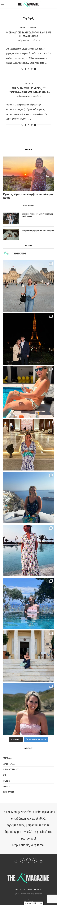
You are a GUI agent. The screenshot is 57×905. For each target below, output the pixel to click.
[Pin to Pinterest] (32, 69)
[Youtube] (35, 860)
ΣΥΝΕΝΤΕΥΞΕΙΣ (9, 763)
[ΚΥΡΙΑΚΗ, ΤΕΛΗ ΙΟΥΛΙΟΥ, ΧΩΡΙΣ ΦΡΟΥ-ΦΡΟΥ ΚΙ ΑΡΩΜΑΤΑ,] (28, 392)
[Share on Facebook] (25, 69)
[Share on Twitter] (28, 69)
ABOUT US (18, 889)
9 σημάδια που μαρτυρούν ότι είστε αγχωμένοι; (38, 231)
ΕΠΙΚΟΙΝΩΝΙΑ (38, 889)
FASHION (6, 786)
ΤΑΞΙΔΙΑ (6, 780)
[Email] (41, 860)
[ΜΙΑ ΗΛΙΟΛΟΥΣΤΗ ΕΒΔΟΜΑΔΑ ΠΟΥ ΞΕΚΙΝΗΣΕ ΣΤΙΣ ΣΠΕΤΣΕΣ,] (28, 656)
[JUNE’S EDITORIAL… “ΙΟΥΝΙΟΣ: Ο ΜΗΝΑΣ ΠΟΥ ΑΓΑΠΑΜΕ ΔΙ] (28, 709)
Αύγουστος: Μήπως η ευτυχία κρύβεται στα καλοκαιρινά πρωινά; (28, 196)
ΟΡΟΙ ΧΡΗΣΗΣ (27, 889)
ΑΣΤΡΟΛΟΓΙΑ (8, 792)
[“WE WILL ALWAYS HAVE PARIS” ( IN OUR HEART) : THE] (28, 286)
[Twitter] (22, 860)
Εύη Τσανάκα (24, 40)
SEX (4, 775)
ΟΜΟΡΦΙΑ (7, 758)
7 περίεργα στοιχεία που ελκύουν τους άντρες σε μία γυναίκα (37, 215)
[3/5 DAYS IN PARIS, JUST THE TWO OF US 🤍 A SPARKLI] (28, 339)
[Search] (54, 4)
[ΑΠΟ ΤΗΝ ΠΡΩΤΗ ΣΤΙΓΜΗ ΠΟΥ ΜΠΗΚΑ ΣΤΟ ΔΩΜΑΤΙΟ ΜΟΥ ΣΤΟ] (28, 550)
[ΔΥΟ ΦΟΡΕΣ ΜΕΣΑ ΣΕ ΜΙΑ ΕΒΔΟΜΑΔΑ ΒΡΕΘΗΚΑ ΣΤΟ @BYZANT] (28, 444)
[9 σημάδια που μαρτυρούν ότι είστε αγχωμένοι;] (11, 234)
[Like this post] (22, 69)
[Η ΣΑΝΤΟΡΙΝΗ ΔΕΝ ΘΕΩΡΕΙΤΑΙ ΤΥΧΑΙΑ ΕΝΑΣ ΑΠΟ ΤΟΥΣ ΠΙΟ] (28, 497)
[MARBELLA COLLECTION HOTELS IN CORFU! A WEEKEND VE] (28, 603)
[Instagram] (28, 860)
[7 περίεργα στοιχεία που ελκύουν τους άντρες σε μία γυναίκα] (11, 218)
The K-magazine (24, 96)
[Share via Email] (35, 69)
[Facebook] (16, 860)
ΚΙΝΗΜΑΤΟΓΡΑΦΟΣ (11, 769)
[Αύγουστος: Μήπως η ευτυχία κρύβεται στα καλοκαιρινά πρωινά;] (28, 174)
